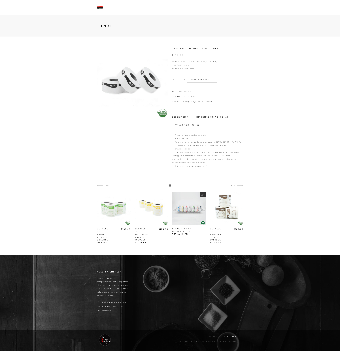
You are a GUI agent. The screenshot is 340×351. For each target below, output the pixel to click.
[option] (114, 217)
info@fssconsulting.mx (112, 306)
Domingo (185, 101)
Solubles (192, 96)
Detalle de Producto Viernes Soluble (104, 234)
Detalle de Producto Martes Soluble (141, 234)
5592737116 (106, 310)
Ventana (210, 101)
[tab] (182, 117)
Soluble (201, 101)
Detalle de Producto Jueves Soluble (217, 234)
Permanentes (180, 234)
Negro (194, 101)
